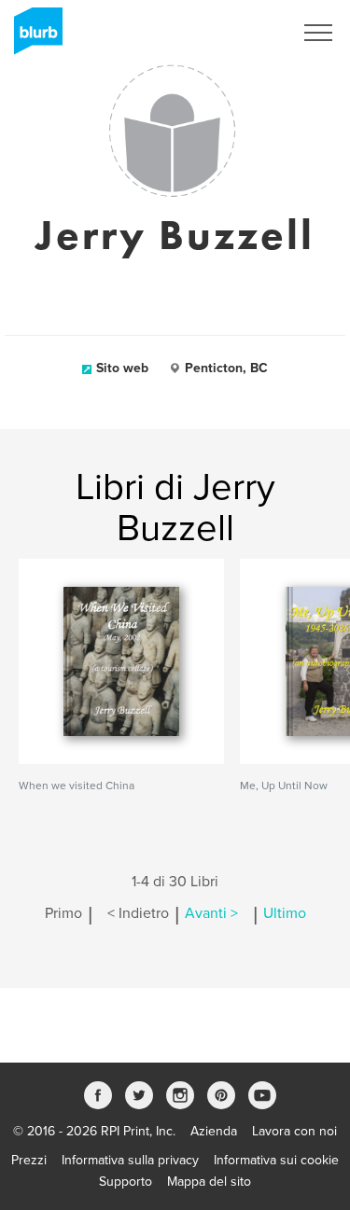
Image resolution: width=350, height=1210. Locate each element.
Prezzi (29, 1160)
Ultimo (284, 913)
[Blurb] (32, 37)
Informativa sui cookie (276, 1160)
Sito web (122, 368)
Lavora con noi (294, 1131)
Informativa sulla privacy (130, 1160)
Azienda (213, 1131)
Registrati (241, 32)
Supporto (125, 1181)
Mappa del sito (209, 1181)
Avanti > (211, 913)
